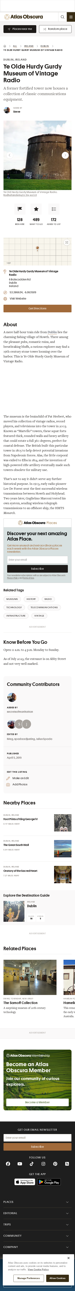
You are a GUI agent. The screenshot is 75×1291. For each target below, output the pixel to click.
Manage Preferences (28, 1278)
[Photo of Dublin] (13, 911)
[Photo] (63, 823)
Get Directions (37, 308)
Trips (7, 1224)
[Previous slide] (9, 155)
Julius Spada (44, 739)
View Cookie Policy (38, 1269)
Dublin (52, 332)
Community (12, 1235)
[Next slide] (65, 155)
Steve (16, 111)
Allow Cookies (57, 1278)
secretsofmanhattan (20, 711)
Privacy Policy (13, 578)
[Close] (68, 1258)
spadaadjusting (24, 739)
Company (10, 1247)
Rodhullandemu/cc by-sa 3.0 (20, 195)
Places (8, 1202)
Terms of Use (28, 578)
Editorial (10, 1213)
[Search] (62, 17)
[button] (19, 209)
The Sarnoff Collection (20, 1003)
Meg (10, 739)
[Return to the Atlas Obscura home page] (24, 17)
